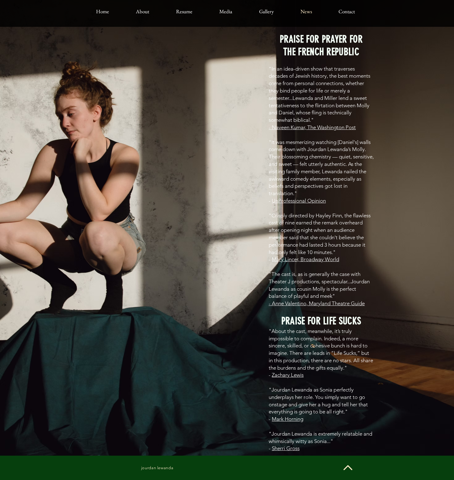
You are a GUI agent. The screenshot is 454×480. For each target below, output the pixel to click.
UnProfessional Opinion (299, 201)
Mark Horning (287, 419)
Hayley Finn (329, 215)
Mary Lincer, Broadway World (305, 259)
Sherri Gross (286, 448)
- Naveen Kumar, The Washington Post (312, 127)
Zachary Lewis (288, 375)
